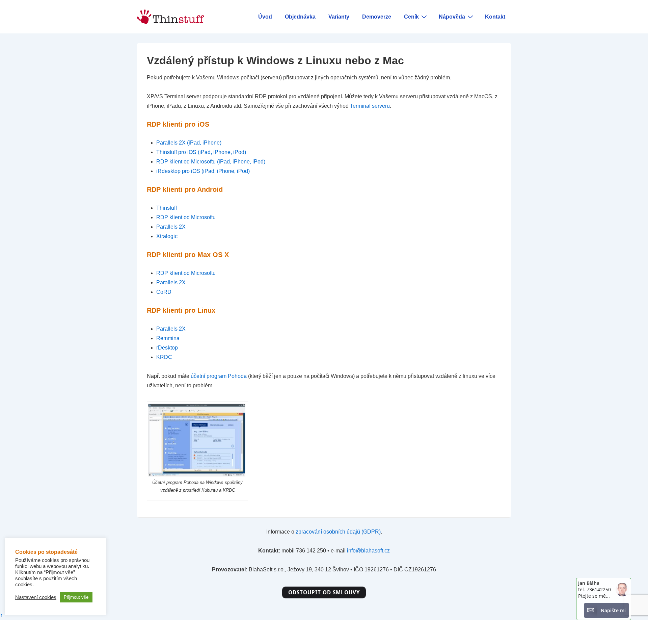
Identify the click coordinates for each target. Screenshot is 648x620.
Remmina (168, 338)
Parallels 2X (171, 227)
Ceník (411, 17)
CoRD (163, 292)
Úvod (265, 17)
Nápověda (452, 17)
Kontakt (495, 17)
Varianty (338, 17)
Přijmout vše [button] (76, 597)
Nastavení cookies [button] (35, 597)
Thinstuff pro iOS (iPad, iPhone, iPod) (201, 152)
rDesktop (167, 348)
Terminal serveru (370, 106)
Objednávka (300, 17)
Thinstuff (166, 208)
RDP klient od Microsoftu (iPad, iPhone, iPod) (210, 161)
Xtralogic (167, 236)
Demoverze (376, 17)
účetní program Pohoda (219, 376)
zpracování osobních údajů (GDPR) (338, 532)
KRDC (164, 357)
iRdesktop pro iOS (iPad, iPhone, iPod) (203, 171)
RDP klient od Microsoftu (186, 217)
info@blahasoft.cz (368, 550)
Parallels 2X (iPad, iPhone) (188, 143)
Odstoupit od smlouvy (324, 592)
